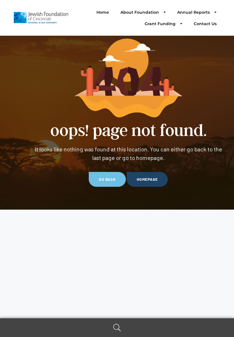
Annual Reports (193, 12)
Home (102, 12)
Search (117, 327)
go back (107, 179)
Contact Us (205, 23)
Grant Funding (160, 23)
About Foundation (139, 12)
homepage (147, 179)
